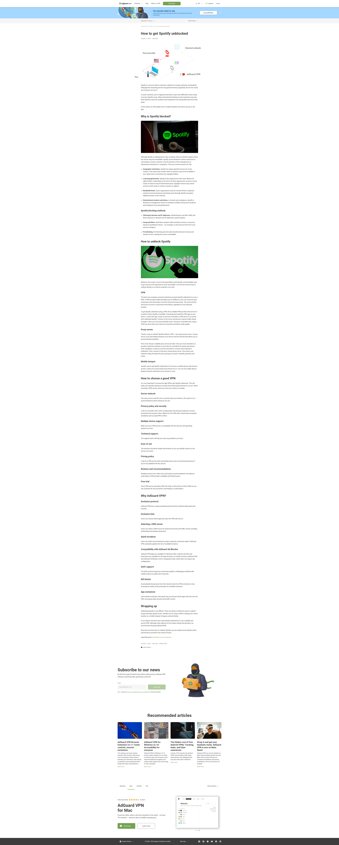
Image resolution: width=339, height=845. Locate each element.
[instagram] (199, 841)
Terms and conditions (143, 692)
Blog (151, 26)
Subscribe (156, 687)
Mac (131, 786)
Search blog (191, 21)
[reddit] (220, 841)
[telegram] (216, 841)
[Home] (125, 3)
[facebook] (203, 841)
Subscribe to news (146, 21)
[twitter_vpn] (208, 841)
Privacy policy (131, 692)
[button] (220, 13)
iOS (147, 786)
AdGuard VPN (145, 26)
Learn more (146, 826)
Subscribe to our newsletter (161, 637)
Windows (122, 786)
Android (139, 786)
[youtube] (212, 841)
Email (119, 683)
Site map (183, 841)
